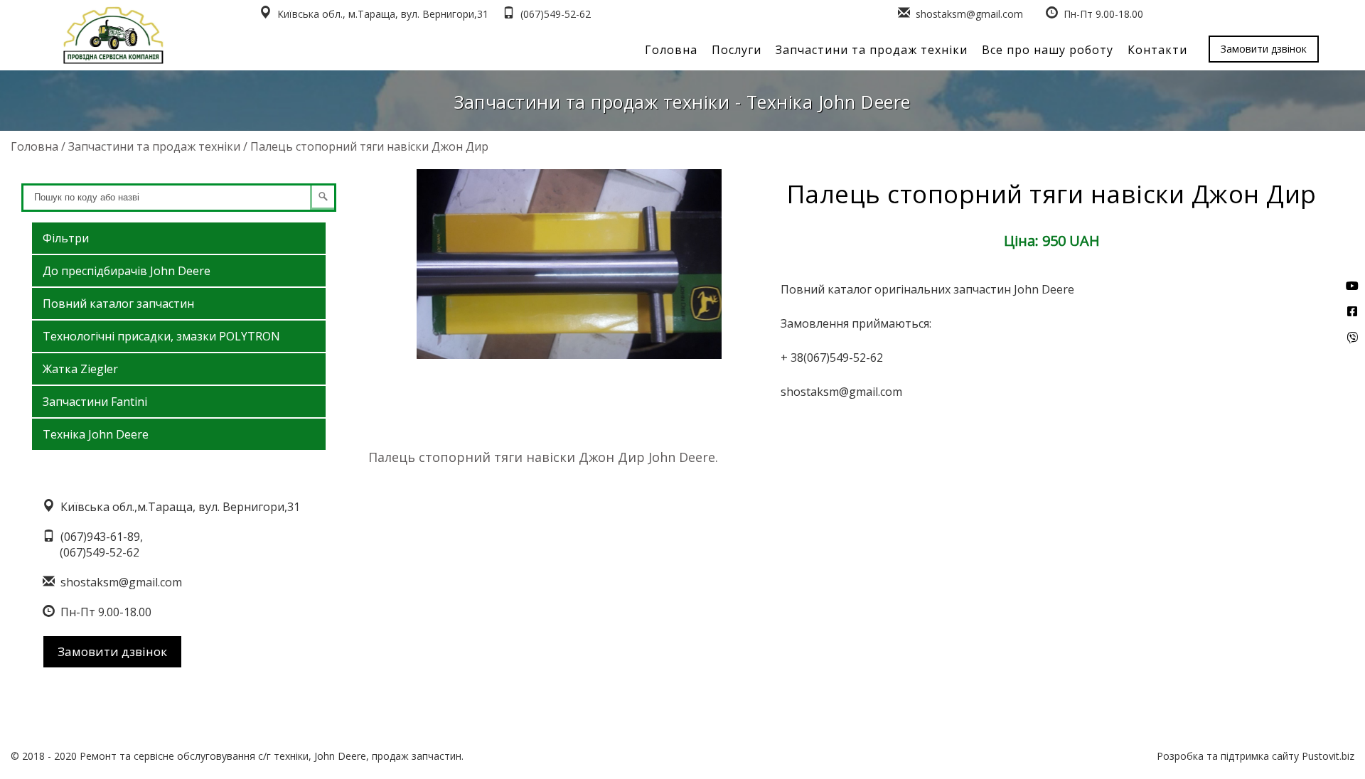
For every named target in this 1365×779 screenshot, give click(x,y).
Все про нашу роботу (1047, 50)
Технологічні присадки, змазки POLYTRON (161, 336)
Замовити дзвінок (1264, 48)
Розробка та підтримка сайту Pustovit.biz (1255, 756)
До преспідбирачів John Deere (126, 271)
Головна (671, 50)
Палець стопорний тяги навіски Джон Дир (369, 146)
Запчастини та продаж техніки (872, 50)
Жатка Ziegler (80, 369)
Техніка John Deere (96, 434)
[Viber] (1352, 337)
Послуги (736, 50)
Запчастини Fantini (95, 401)
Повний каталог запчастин (118, 303)
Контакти (1157, 50)
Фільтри (66, 238)
